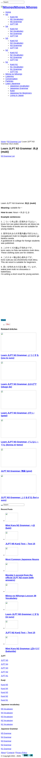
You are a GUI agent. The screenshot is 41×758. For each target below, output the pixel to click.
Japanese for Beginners (21, 93)
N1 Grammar (16, 69)
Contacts (10, 753)
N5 (6, 14)
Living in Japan (17, 95)
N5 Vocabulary (16, 19)
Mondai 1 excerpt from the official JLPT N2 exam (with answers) (19, 577)
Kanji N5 (14, 17)
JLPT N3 (14, 48)
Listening (9, 76)
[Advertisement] (20, 119)
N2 (6, 50)
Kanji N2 (14, 52)
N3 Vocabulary (16, 43)
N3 (6, 38)
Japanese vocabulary (19, 86)
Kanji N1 (14, 64)
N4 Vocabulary (16, 31)
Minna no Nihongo (13, 74)
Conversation (11, 79)
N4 (6, 26)
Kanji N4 (14, 29)
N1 (6, 62)
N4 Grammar (16, 33)
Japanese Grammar (19, 88)
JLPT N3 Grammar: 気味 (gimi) (16, 471)
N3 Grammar (16, 45)
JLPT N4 (14, 36)
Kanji (12, 91)
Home (8, 12)
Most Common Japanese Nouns (22, 559)
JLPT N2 (14, 60)
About (3, 753)
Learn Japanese (12, 83)
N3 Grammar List (14, 142)
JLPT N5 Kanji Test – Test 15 (20, 544)
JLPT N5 (14, 24)
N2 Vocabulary (16, 55)
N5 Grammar (16, 22)
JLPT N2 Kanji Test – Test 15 (20, 632)
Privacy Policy (21, 753)
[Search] (2, 2)
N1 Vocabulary (16, 67)
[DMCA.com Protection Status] (27, 756)
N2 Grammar (16, 57)
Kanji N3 (14, 41)
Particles (9, 81)
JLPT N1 (14, 72)
